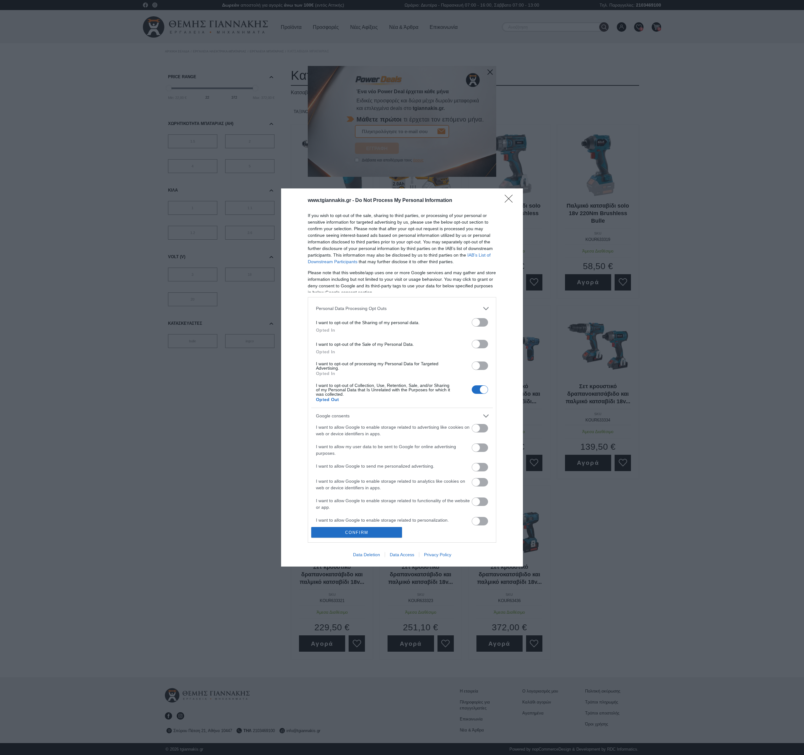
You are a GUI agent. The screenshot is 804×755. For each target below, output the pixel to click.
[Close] (511, 201)
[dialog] (402, 377)
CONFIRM (356, 532)
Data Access (402, 554)
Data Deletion (366, 554)
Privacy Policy (437, 554)
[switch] (480, 322)
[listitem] (402, 308)
